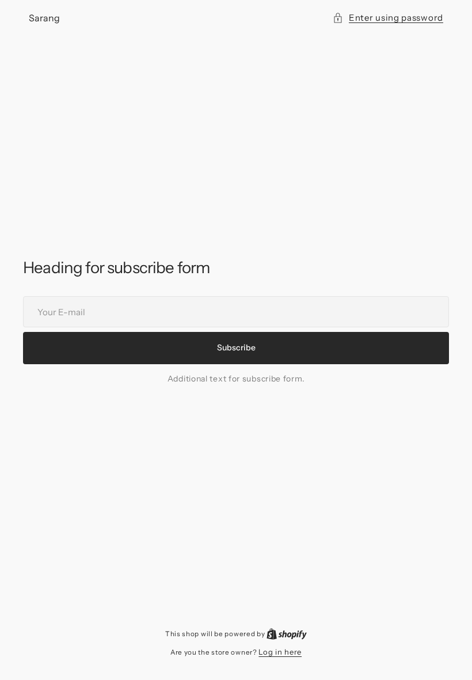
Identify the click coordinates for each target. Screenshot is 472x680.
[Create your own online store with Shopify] (287, 633)
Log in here (280, 651)
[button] (388, 18)
